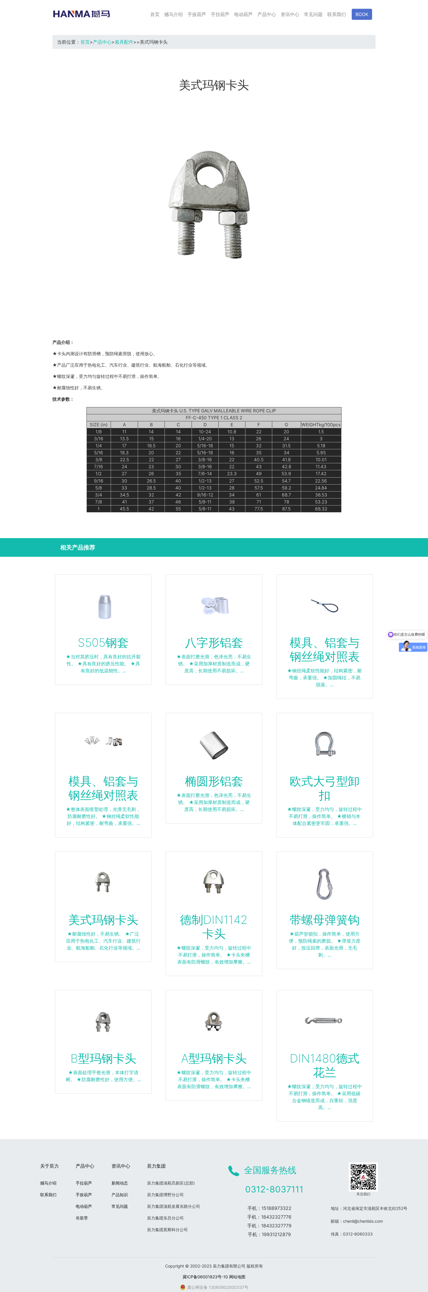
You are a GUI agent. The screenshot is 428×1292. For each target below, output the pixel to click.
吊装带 (82, 1217)
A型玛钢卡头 (214, 1058)
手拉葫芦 (220, 14)
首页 (155, 14)
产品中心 (266, 14)
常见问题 (313, 14)
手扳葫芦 (197, 14)
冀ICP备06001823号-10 (205, 1276)
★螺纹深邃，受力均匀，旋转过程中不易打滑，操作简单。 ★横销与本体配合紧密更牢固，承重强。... (324, 816)
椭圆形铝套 (214, 781)
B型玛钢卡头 (103, 1058)
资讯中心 (290, 14)
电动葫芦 (243, 14)
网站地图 (237, 1276)
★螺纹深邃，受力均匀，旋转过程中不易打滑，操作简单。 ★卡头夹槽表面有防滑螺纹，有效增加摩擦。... (213, 955)
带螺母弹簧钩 (325, 920)
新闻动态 (120, 1182)
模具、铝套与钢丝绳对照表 (325, 649)
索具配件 (124, 42)
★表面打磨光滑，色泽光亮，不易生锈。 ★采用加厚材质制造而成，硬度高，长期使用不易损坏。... (213, 664)
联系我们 (336, 14)
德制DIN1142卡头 (214, 927)
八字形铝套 (214, 642)
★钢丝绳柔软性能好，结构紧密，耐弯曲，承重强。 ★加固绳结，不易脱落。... (324, 677)
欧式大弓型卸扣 (325, 788)
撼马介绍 (173, 14)
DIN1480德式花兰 (324, 1065)
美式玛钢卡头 (103, 920)
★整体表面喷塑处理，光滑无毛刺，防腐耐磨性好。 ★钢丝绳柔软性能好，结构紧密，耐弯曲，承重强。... (103, 816)
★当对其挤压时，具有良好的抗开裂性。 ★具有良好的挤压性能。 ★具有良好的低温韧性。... (103, 664)
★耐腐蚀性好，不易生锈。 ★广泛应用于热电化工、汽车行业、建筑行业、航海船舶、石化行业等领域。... (103, 941)
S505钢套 (103, 642)
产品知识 (120, 1194)
